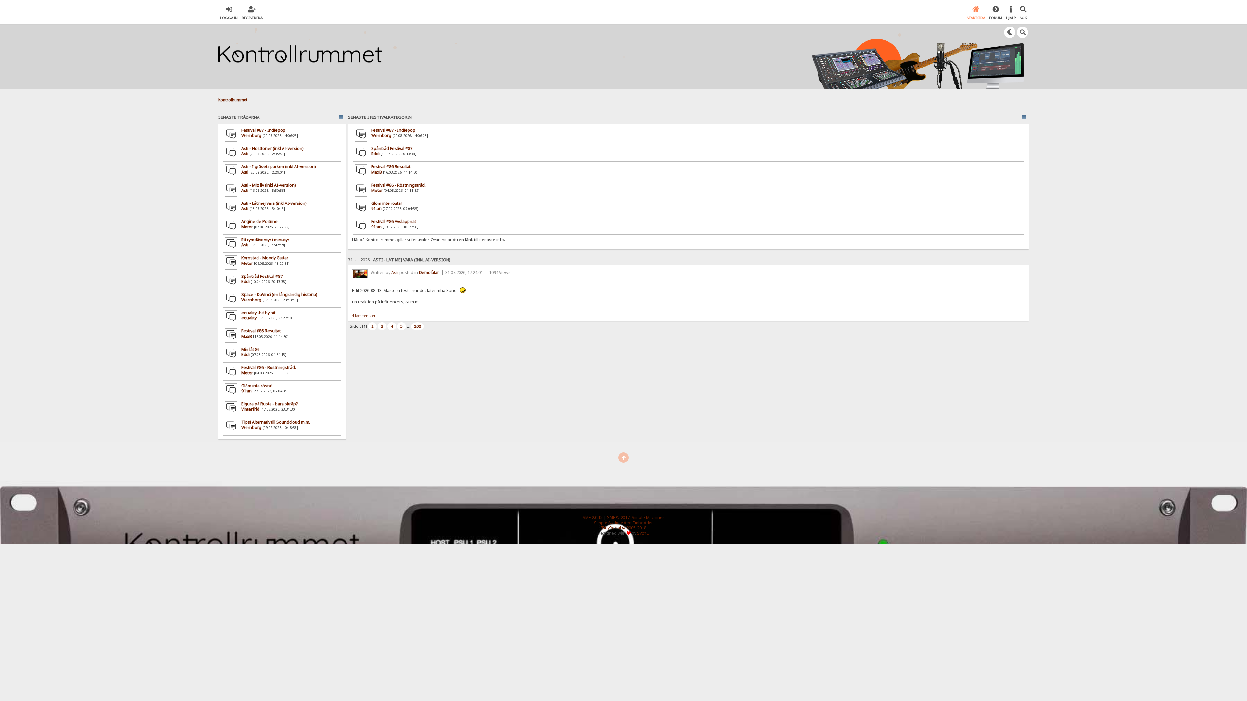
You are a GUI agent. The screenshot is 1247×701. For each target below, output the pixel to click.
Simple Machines (648, 517)
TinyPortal (611, 528)
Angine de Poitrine (259, 221)
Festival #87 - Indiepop (263, 130)
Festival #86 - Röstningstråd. (268, 367)
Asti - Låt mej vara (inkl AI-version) (273, 203)
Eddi (245, 281)
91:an (246, 391)
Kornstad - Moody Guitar (264, 258)
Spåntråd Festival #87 (262, 276)
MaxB (246, 336)
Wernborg (251, 135)
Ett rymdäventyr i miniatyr (265, 239)
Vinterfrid (250, 409)
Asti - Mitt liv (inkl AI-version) (268, 185)
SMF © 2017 (618, 517)
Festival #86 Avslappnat (393, 221)
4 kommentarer (363, 316)
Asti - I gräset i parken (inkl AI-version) (278, 166)
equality (249, 318)
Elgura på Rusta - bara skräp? (269, 404)
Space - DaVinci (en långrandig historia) (279, 294)
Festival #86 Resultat (261, 331)
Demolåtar (429, 272)
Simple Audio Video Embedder (623, 522)
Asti (244, 153)
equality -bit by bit (258, 312)
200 (417, 326)
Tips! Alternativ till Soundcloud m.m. (275, 422)
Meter (247, 226)
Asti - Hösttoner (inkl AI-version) (272, 148)
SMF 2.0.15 (593, 517)
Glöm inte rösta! (256, 385)
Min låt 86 (250, 349)
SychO (643, 533)
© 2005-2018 (634, 528)
